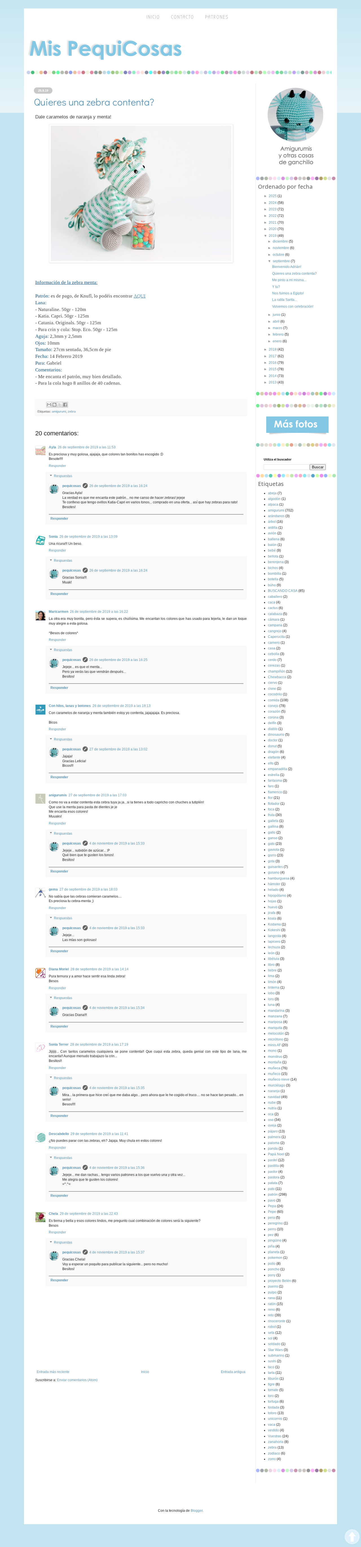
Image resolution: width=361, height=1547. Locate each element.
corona (273, 717)
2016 (273, 363)
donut (272, 746)
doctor (273, 740)
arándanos (276, 516)
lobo (271, 993)
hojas (272, 901)
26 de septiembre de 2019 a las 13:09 (89, 537)
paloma (273, 1143)
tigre (271, 1384)
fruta (271, 815)
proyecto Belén (279, 1281)
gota (271, 861)
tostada (273, 1407)
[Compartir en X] (60, 404)
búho (272, 585)
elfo (271, 763)
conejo (273, 706)
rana (271, 1298)
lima (271, 976)
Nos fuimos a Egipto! (288, 293)
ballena (273, 539)
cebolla (273, 654)
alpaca (273, 504)
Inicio (145, 1372)
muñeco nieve (279, 1079)
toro (271, 1396)
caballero (275, 597)
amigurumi (59, 411)
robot (272, 1327)
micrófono (275, 1039)
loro (271, 999)
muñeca (274, 1068)
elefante (274, 757)
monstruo (275, 1057)
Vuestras (274, 1436)
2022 (273, 216)
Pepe (272, 1212)
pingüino (274, 1240)
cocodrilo (275, 694)
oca (271, 1114)
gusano (273, 872)
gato (271, 844)
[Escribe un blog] (54, 404)
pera (271, 1218)
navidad (274, 1097)
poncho (273, 1269)
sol (270, 1338)
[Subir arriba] (352, 1537)
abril (276, 321)
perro (272, 1229)
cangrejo (274, 631)
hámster (274, 884)
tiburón (273, 1379)
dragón (273, 752)
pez (271, 1235)
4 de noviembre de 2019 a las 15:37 (117, 1252)
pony (272, 1275)
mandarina (276, 1011)
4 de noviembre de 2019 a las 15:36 (117, 1168)
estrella (273, 775)
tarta (271, 1373)
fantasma (275, 781)
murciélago (276, 1085)
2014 (273, 376)
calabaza (275, 614)
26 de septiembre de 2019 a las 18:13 (122, 706)
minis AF (274, 1045)
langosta (274, 936)
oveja (272, 1125)
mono (272, 1051)
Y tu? (276, 287)
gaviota (273, 850)
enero (278, 341)
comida (273, 700)
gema (53, 889)
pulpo (272, 1292)
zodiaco (274, 1453)
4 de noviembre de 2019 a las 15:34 (117, 1008)
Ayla (52, 447)
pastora (273, 1177)
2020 (273, 229)
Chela (53, 1214)
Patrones (217, 17)
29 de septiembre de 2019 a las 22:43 (89, 1214)
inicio (153, 17)
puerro (273, 1286)
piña (271, 1246)
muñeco (274, 1074)
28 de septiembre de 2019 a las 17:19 (99, 1044)
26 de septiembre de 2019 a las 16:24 (118, 486)
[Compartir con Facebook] (65, 404)
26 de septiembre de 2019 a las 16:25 (118, 660)
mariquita (275, 1028)
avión (272, 533)
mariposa (275, 1022)
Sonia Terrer (59, 1044)
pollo (272, 1264)
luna (271, 1005)
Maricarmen (58, 612)
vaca (271, 1425)
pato (271, 1189)
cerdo (272, 660)
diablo (273, 729)
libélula (273, 959)
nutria (272, 1108)
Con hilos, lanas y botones (70, 706)
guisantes (275, 867)
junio (277, 315)
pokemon (275, 1258)
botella (273, 579)
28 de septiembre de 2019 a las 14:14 (100, 969)
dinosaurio (276, 735)
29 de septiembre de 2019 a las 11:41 (99, 1134)
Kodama (274, 924)
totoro (272, 1413)
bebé (272, 550)
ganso (273, 838)
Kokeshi (274, 930)
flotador (273, 804)
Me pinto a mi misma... (289, 280)
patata (273, 1183)
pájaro (273, 1131)
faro (271, 786)
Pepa (272, 1206)
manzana (275, 1016)
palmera (274, 1137)
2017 (273, 356)
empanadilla (277, 769)
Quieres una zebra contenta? (294, 274)
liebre (272, 970)
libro (271, 965)
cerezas (274, 665)
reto (271, 1315)
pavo (272, 1200)
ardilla (273, 528)
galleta (273, 821)
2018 (273, 349)
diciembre (281, 241)
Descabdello (59, 1134)
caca (271, 602)
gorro (272, 855)
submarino (276, 1356)
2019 (273, 236)
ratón (272, 1304)
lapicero (274, 942)
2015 (273, 369)
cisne (272, 689)
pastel (272, 1160)
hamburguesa (278, 878)
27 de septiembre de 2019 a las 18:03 (89, 889)
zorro (272, 1459)
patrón (273, 1194)
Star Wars (275, 1350)
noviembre (281, 248)
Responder (57, 466)
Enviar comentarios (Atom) (77, 1380)
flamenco (275, 792)
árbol (272, 522)
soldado (274, 1344)
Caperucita (276, 637)
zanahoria (275, 1442)
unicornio (275, 1419)
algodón (274, 499)
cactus (273, 608)
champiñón (276, 671)
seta (271, 1333)
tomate (273, 1390)
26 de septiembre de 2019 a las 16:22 (99, 612)
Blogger (196, 1511)
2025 (273, 196)
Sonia (53, 537)
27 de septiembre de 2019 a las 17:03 (98, 795)
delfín (272, 723)
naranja (274, 1091)
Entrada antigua (233, 1372)
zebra (72, 411)
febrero (279, 334)
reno (271, 1310)
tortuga (273, 1401)
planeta (273, 1252)
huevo (273, 907)
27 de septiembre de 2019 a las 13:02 (118, 749)
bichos (273, 568)
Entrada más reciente (53, 1372)
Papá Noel (276, 1154)
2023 (273, 209)
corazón (274, 711)
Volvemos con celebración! (292, 306)
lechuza (274, 947)
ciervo (272, 683)
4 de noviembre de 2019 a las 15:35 (117, 1088)
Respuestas (63, 476)
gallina (273, 826)
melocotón (276, 1033)
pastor (273, 1172)
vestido (273, 1430)
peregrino (275, 1223)
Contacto (182, 17)
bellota (273, 556)
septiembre (282, 261)
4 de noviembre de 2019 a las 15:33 (117, 843)
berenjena (276, 562)
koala (272, 918)
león (271, 953)
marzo (278, 328)
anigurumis (58, 795)
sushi (272, 1361)
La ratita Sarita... (284, 300)
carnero (274, 643)
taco (271, 1367)
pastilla (273, 1166)
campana (275, 625)
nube (272, 1103)
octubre (279, 255)
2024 (273, 203)
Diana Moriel (59, 969)
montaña (274, 1062)
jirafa (272, 913)
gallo (272, 832)
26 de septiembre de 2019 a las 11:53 (87, 447)
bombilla (274, 574)
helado (273, 890)
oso (271, 1120)
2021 (273, 222)
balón (272, 545)
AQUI (140, 296)
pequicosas (71, 486)
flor (270, 798)
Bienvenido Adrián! (286, 267)
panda (273, 1149)
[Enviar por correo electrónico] (49, 404)
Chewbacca (277, 677)
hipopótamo (277, 896)
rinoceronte (276, 1321)
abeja (272, 493)
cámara (273, 620)
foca (271, 809)
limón (272, 982)
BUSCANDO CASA (283, 591)
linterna (273, 988)
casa (271, 648)
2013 (273, 382)
